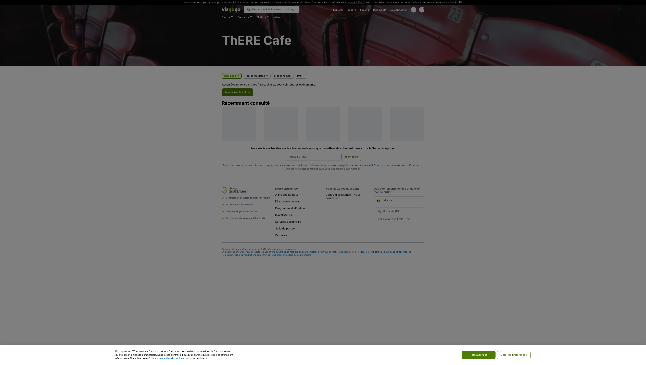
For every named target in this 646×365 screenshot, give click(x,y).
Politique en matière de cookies (166, 358)
